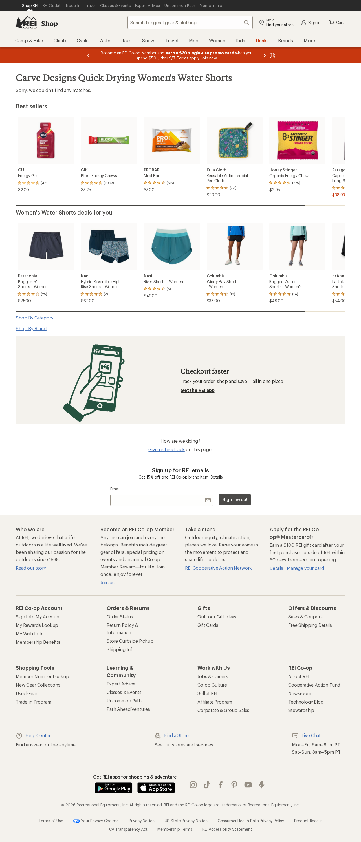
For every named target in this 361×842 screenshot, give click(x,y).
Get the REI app (197, 390)
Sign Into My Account (38, 616)
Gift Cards (207, 625)
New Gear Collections (38, 684)
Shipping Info (121, 649)
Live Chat (311, 735)
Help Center (37, 735)
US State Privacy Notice (186, 820)
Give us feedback (166, 449)
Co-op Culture (212, 684)
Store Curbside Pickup (130, 640)
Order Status (120, 616)
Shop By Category (34, 317)
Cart (340, 22)
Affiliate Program (214, 701)
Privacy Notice (142, 820)
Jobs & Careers (212, 676)
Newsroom (299, 693)
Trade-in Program (33, 701)
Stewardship (301, 710)
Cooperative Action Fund (314, 684)
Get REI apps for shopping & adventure (135, 776)
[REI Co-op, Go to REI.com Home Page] (26, 22)
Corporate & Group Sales (223, 710)
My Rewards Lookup (37, 625)
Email (115, 488)
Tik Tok (207, 784)
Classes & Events (124, 692)
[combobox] (190, 22)
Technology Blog (305, 701)
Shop (49, 23)
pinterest (234, 784)
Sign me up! (235, 499)
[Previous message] (88, 55)
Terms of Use (51, 820)
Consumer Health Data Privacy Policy (251, 820)
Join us (107, 582)
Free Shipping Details (310, 625)
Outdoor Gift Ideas (216, 616)
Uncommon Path (124, 700)
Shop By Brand (31, 328)
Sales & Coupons (306, 616)
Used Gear (26, 693)
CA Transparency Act (128, 829)
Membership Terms (174, 829)
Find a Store (176, 735)
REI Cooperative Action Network (218, 567)
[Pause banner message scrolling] (272, 55)
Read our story (31, 567)
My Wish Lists (29, 633)
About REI (298, 676)
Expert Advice (121, 683)
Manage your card (305, 568)
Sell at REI (207, 693)
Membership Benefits (38, 642)
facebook (220, 784)
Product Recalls (308, 820)
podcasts (262, 784)
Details (217, 477)
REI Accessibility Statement (227, 829)
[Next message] (264, 55)
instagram (193, 784)
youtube (248, 784)
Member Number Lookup (42, 676)
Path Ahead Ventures (128, 709)
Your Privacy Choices (99, 820)
